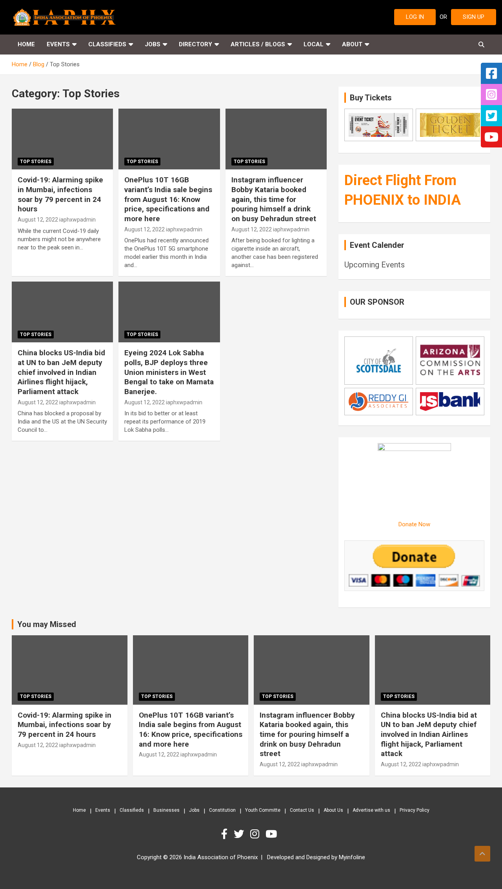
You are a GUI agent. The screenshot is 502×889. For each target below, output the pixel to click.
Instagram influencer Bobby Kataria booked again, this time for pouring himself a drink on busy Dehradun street (273, 199)
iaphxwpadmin (77, 219)
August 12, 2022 (38, 219)
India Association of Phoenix (221, 857)
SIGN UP (473, 16)
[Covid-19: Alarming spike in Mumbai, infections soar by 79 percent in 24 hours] (62, 139)
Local (314, 44)
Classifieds (107, 44)
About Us (333, 810)
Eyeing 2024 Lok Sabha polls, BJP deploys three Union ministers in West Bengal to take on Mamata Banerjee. (169, 372)
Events (58, 44)
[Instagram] (258, 834)
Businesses (166, 810)
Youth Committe (262, 810)
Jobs (152, 44)
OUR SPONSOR (377, 302)
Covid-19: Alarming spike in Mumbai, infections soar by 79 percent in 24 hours (60, 194)
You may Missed (46, 624)
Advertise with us (371, 810)
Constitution (222, 810)
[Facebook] (227, 834)
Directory (195, 44)
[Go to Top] (482, 854)
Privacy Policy (414, 810)
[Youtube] (273, 834)
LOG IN (415, 16)
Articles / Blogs (258, 44)
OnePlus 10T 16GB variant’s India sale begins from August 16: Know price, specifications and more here (168, 199)
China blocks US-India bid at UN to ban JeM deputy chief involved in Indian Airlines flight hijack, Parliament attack (61, 372)
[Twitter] (242, 834)
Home (26, 44)
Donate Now (414, 524)
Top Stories (35, 161)
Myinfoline (352, 857)
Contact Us (302, 810)
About (352, 44)
